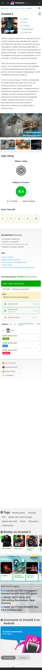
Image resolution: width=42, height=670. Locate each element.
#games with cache (9, 521)
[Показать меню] (2, 3)
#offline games (7, 525)
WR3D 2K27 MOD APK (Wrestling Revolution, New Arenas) (18, 600)
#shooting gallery (18, 513)
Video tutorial (7, 265)
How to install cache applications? (14, 262)
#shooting (32, 513)
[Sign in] (40, 3)
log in (10, 634)
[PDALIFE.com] (17, 3)
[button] (40, 115)
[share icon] (39, 8)
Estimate (14, 201)
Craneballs (26, 26)
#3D (3, 517)
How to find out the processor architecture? (18, 267)
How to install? (7, 257)
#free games (33, 521)
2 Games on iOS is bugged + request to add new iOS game (19, 592)
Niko (12, 330)
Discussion (8, 658)
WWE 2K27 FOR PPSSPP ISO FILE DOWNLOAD (19, 608)
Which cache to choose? (11, 260)
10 (36, 218)
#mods (22, 521)
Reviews (23, 658)
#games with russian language (20, 517)
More (38, 586)
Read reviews (29, 201)
